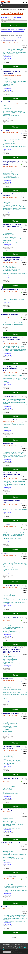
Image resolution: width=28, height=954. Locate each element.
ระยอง (7, 705)
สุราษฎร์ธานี (8, 545)
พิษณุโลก (7, 899)
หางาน (4, 6)
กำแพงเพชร (8, 94)
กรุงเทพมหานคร (8, 62)
